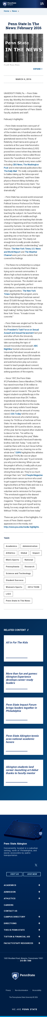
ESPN (18, 452)
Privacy (8, 990)
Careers (8, 905)
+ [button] (39, 885)
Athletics (10, 553)
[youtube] (30, 865)
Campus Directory (14, 917)
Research (29, 566)
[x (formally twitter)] (36, 865)
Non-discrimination (21, 990)
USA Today (15, 413)
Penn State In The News (18, 600)
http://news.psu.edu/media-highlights (21, 527)
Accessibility (36, 990)
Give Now (32, 874)
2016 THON (33, 587)
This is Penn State (14, 930)
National (29, 560)
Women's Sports (14, 587)
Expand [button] (37, 69)
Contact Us (10, 911)
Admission (10, 892)
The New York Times (21, 248)
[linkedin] (24, 865)
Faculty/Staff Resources (18, 943)
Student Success (15, 580)
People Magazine (34, 475)
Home (6, 11)
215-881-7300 (25, 961)
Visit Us (14, 874)
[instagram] (11, 865)
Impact (36, 553)
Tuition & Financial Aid (17, 937)
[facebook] (17, 865)
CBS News (17, 164)
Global (24, 553)
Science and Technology (18, 573)
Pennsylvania (12, 566)
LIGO (8, 594)
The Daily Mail (10, 171)
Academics (11, 546)
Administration (30, 546)
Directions (10, 923)
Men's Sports (12, 560)
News (14, 11)
